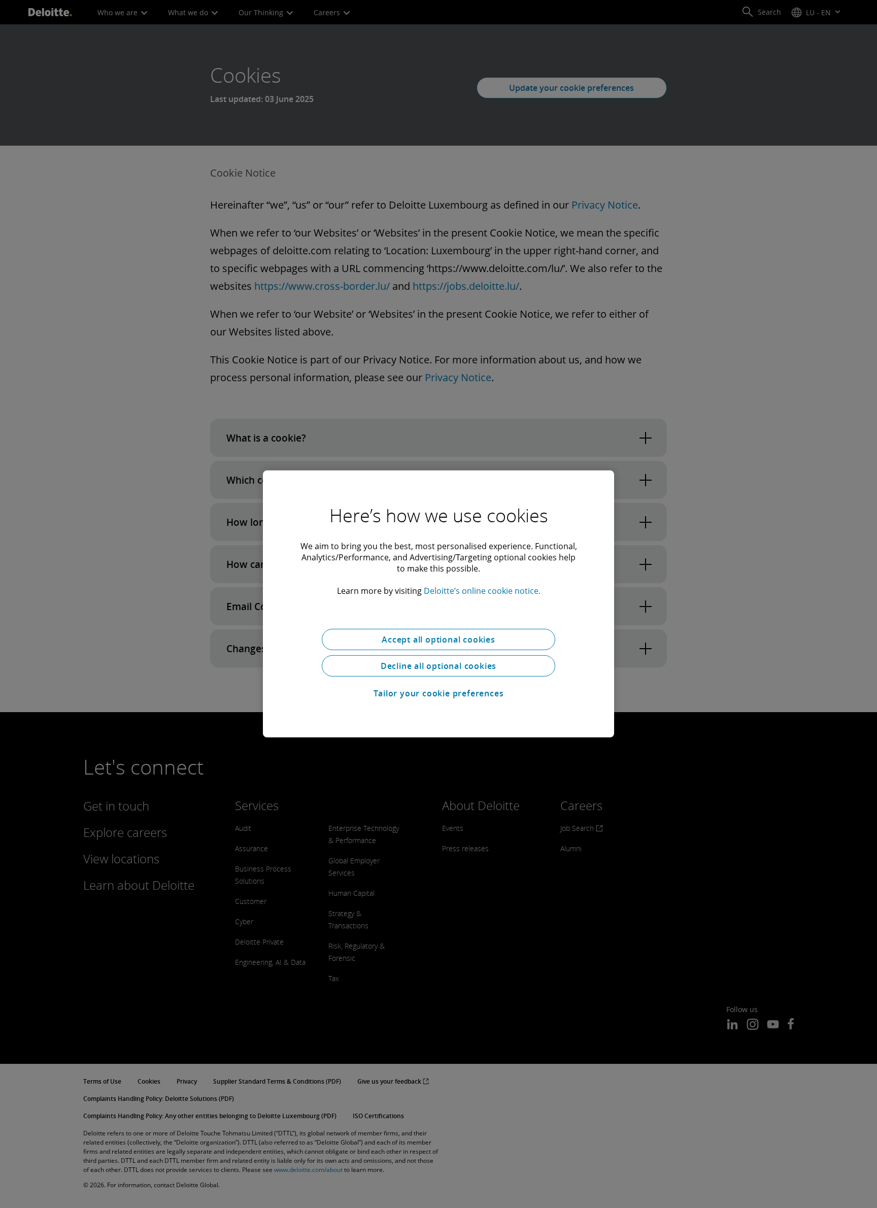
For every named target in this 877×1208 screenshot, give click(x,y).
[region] (438, 604)
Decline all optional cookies (438, 666)
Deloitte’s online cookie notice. (482, 590)
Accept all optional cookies (438, 639)
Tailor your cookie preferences (439, 693)
